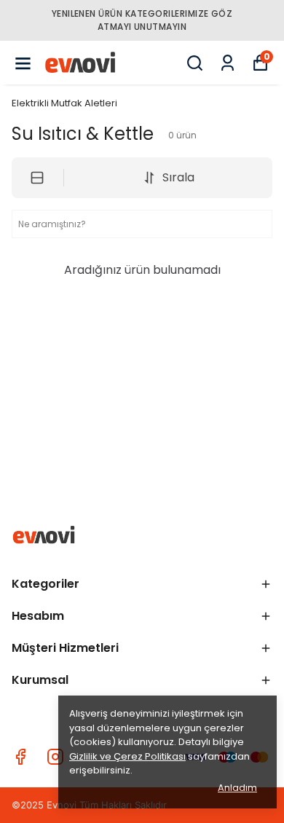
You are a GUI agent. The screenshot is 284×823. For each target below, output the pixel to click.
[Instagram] (55, 756)
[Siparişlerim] (227, 63)
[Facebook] (20, 756)
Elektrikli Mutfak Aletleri (64, 103)
